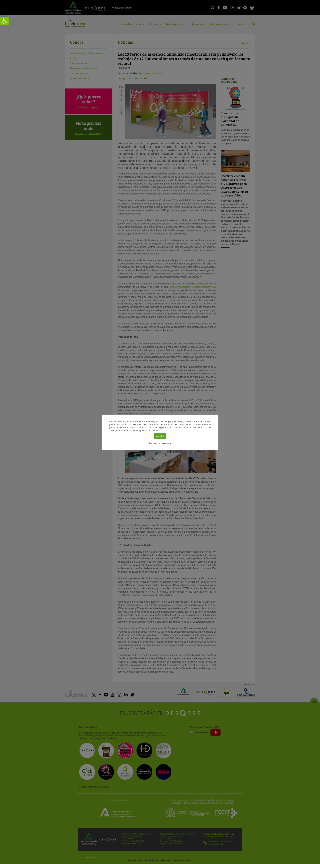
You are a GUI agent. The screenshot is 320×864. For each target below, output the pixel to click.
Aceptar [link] (160, 436)
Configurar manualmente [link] (160, 443)
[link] (4, 21)
